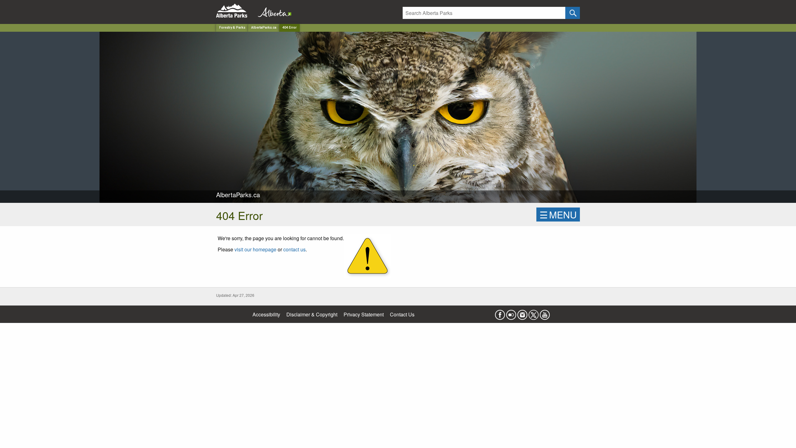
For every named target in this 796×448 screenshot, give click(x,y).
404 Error (289, 28)
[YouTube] (545, 312)
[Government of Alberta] (272, 10)
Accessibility (266, 314)
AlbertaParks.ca (263, 28)
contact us (294, 249)
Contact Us (402, 314)
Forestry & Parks (232, 28)
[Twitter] (534, 312)
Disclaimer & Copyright (311, 314)
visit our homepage (255, 249)
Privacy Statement (364, 314)
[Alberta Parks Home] (235, 10)
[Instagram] (522, 312)
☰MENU (558, 214)
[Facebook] (500, 312)
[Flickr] (511, 312)
